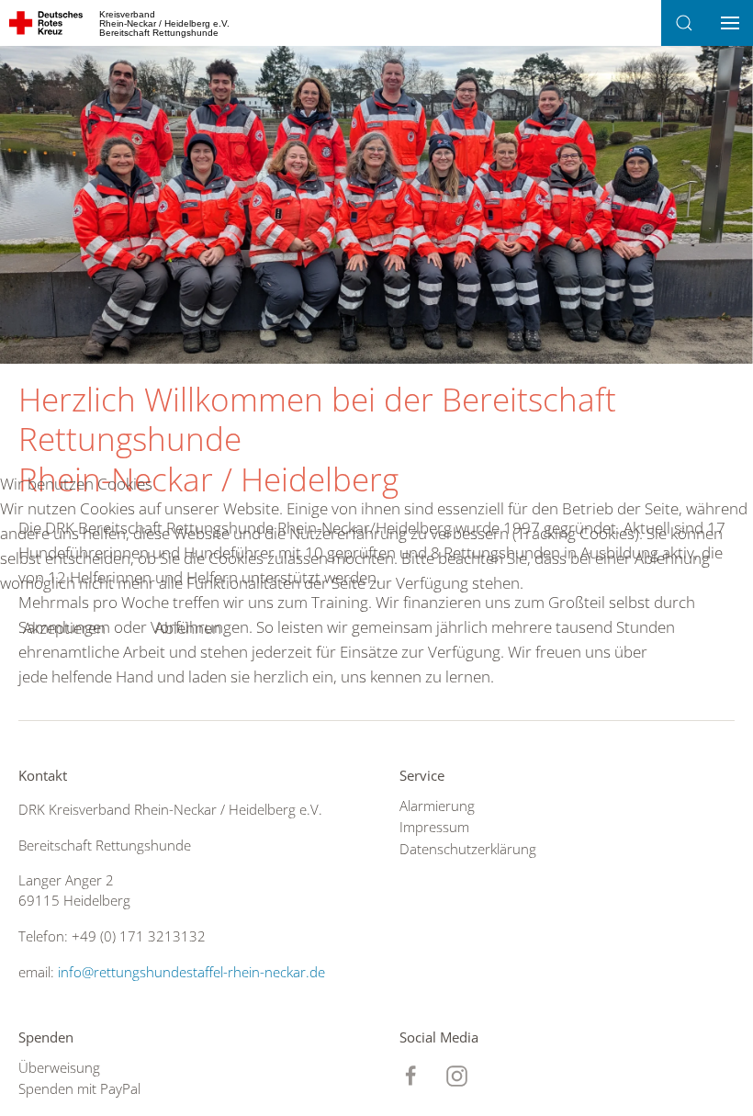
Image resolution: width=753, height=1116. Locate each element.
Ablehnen (188, 627)
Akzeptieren (64, 627)
